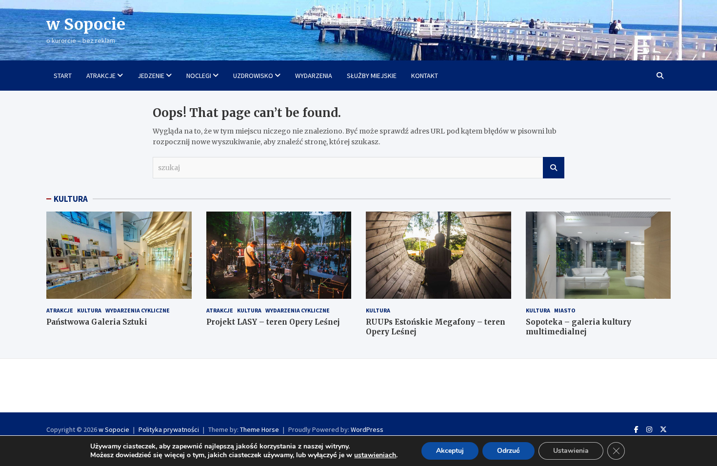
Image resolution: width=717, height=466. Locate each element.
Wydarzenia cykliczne (137, 310)
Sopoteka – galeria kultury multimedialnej (578, 326)
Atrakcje (59, 310)
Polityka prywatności (169, 429)
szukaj (553, 167)
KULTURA (71, 199)
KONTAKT (424, 75)
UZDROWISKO (253, 75)
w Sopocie (85, 24)
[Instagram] (649, 429)
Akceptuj (450, 450)
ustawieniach (375, 455)
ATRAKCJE (101, 75)
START (63, 75)
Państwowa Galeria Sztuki (96, 322)
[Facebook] (636, 429)
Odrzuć (508, 450)
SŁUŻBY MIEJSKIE (372, 75)
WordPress (367, 429)
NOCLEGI (198, 75)
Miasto (565, 310)
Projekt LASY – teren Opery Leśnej (273, 322)
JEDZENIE (151, 75)
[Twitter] (663, 429)
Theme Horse (259, 429)
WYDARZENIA (313, 75)
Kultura (89, 310)
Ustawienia (571, 450)
